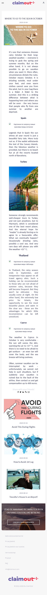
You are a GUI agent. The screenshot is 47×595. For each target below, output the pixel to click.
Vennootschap (10, 552)
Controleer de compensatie (23, 522)
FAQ (6, 563)
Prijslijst (8, 558)
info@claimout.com (12, 569)
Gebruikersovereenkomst (14, 536)
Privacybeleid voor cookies (14, 547)
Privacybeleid (10, 541)
